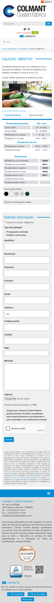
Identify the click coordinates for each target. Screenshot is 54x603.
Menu (8, 41)
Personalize (27, 599)
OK (48, 23)
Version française (50, 2)
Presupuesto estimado (17, 231)
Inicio (4, 49)
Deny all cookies (38, 594)
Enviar (9, 439)
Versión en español (42, 2)
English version (46, 2)
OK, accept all (16, 594)
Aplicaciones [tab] (36, 115)
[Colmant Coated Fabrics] (24, 11)
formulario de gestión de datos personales (24, 478)
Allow (35, 33)
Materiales (12, 49)
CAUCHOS (22, 49)
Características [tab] (12, 115)
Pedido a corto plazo (16, 235)
